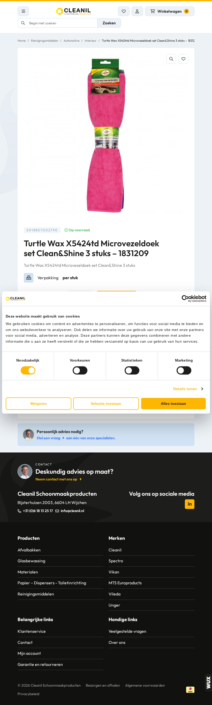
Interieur (90, 40)
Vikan (114, 571)
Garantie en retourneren (40, 664)
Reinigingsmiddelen (44, 40)
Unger (114, 605)
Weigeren (38, 403)
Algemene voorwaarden (145, 685)
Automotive (71, 40)
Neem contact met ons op (56, 479)
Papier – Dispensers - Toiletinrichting (52, 582)
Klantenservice (32, 631)
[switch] (80, 370)
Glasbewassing (31, 560)
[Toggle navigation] (23, 11)
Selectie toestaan (106, 403)
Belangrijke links (35, 619)
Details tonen (185, 389)
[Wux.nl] (208, 682)
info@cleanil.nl (72, 510)
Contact (25, 642)
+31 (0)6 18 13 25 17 (38, 510)
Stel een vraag (48, 438)
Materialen (28, 571)
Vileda (114, 593)
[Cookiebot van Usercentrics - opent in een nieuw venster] (183, 298)
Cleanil (115, 549)
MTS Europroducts (125, 582)
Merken (117, 538)
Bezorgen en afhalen (103, 685)
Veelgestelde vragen (127, 631)
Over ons (117, 642)
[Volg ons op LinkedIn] (189, 504)
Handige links (123, 619)
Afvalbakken (29, 549)
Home (22, 40)
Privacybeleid (28, 694)
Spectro (116, 560)
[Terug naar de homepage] (73, 11)
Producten (29, 538)
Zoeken (109, 22)
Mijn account (29, 653)
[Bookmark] (183, 59)
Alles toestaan (173, 403)
